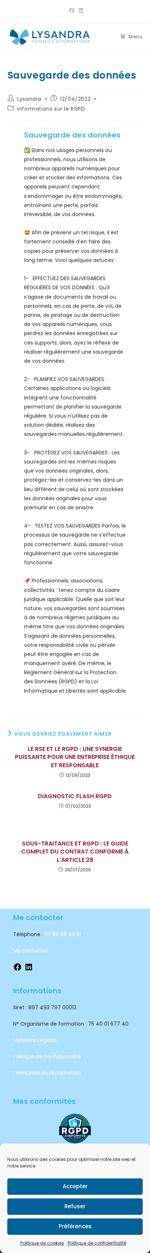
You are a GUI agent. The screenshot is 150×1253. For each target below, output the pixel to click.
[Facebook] (17, 969)
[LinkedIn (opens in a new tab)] (79, 10)
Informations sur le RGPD (51, 108)
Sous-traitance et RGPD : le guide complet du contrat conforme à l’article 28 (75, 852)
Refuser (75, 1206)
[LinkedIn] (28, 969)
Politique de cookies (42, 1243)
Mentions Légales (35, 1040)
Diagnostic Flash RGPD (75, 796)
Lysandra (29, 99)
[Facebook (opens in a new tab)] (71, 10)
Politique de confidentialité (97, 1243)
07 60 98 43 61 (62, 934)
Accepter (75, 1186)
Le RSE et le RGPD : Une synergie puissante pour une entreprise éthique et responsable (75, 757)
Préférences (75, 1226)
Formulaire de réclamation (47, 1073)
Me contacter (30, 950)
